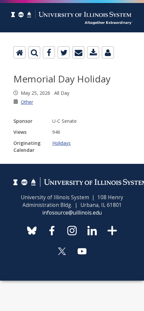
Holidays (61, 143)
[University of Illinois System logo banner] (72, 4)
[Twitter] (64, 52)
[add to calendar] (93, 52)
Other (27, 102)
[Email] (78, 52)
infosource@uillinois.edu (72, 212)
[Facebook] (49, 52)
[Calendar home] (19, 52)
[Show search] (34, 52)
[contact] (108, 52)
